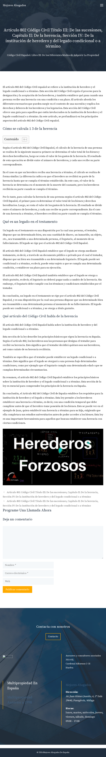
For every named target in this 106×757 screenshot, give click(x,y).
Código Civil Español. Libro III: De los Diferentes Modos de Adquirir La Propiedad (53, 55)
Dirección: (72, 692)
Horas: (70, 708)
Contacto (53, 636)
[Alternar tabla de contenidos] (23, 139)
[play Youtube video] (53, 457)
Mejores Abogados (14, 5)
